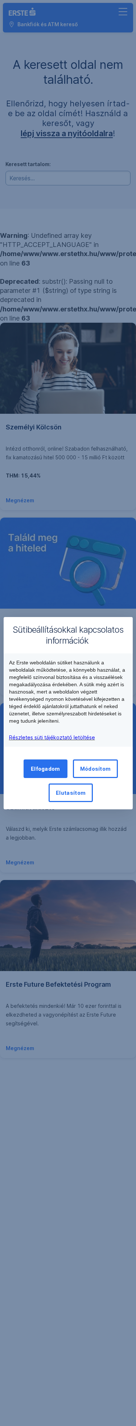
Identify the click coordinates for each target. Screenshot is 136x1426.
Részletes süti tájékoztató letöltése (52, 737)
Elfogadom (45, 769)
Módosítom (95, 769)
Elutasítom (71, 793)
